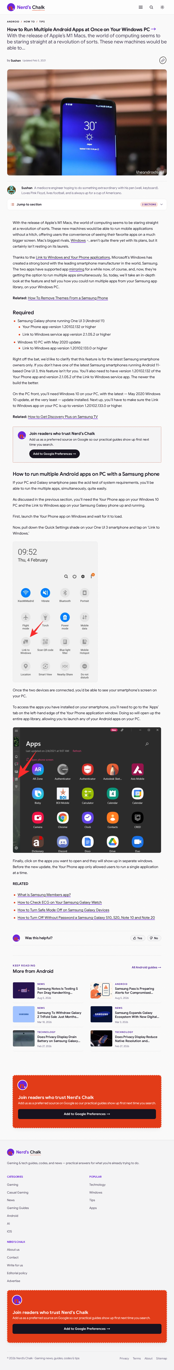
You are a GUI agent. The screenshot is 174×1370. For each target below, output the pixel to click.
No (156, 938)
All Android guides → (146, 967)
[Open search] (151, 7)
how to (29, 21)
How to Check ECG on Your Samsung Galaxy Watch (60, 902)
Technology (97, 1185)
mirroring (76, 269)
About (149, 1358)
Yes (139, 938)
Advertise (13, 1281)
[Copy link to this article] (163, 60)
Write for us (15, 1265)
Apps (93, 1208)
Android (13, 21)
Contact (12, 1257)
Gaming (12, 1185)
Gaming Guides (18, 1208)
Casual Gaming (17, 1192)
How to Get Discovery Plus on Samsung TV (63, 417)
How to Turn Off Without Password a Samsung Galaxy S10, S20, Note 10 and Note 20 (86, 917)
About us (13, 1249)
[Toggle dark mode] (162, 7)
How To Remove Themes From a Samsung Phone (68, 298)
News (11, 1200)
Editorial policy (17, 1273)
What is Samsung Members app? (44, 895)
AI (8, 1223)
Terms (137, 1358)
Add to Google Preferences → (54, 454)
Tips (42, 21)
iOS (9, 1231)
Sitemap (161, 1358)
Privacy (124, 1358)
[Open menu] (140, 7)
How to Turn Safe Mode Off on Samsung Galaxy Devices (63, 910)
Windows (78, 240)
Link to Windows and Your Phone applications (73, 257)
